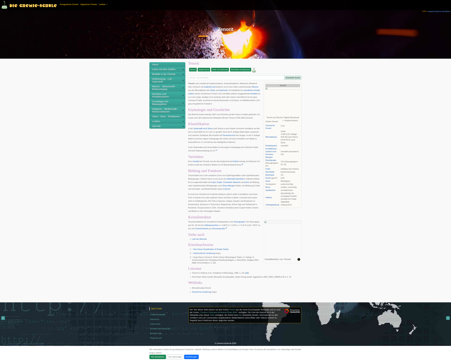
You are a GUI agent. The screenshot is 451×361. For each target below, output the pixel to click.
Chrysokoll (227, 182)
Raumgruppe (270, 160)
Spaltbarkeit (270, 190)
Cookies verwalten (157, 315)
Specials (156, 126)
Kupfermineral (204, 70)
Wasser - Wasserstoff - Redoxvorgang (164, 87)
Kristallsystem (271, 146)
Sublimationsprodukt (234, 179)
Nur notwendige (175, 357)
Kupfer (219, 182)
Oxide (212, 90)
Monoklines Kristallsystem (240, 70)
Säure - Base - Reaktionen (166, 116)
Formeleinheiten (202, 229)
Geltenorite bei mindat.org (204, 253)
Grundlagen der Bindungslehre (160, 102)
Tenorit (232, 310)
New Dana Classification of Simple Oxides (211, 249)
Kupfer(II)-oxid (210, 87)
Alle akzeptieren (157, 357)
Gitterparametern (211, 225)
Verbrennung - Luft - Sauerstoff (162, 80)
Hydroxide (223, 90)
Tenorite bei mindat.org (201, 292)
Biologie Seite (156, 333)
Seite (212, 315)
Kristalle (253, 94)
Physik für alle (156, 338)
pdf (247, 273)
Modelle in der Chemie (163, 74)
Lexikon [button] (102, 4)
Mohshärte (269, 175)
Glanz (267, 181)
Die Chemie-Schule (33, 5)
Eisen (225, 186)
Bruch (267, 187)
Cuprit (213, 182)
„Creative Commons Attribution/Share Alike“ (219, 312)
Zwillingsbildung (272, 205)
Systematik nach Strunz (203, 129)
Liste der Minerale (199, 239)
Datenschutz (155, 324)
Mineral (193, 70)
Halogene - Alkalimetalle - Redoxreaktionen (165, 110)
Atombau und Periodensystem (160, 95)
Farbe (267, 169)
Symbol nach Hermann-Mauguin (270, 154)
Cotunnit (226, 189)
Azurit (246, 182)
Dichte (268, 178)
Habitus (268, 198)
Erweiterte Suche (293, 78)
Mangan (231, 186)
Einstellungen (191, 357)
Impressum (154, 319)
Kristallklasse (271, 149)
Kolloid (235, 161)
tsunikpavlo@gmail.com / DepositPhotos (439, 11)
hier (240, 315)
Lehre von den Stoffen (163, 69)
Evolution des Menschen (160, 329)
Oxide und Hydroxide (220, 70)
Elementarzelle (218, 229)
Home (155, 64)
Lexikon (156, 121)
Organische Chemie (88, 4)
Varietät (195, 161)
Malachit (236, 182)
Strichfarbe (269, 172)
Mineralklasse (271, 137)
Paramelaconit (229, 135)
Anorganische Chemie (69, 4)
